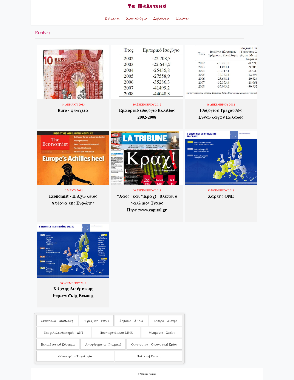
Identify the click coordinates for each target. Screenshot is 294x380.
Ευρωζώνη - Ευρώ (96, 320)
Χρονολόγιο (136, 18)
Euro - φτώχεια (73, 110)
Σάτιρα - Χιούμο (165, 320)
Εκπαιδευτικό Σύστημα (58, 344)
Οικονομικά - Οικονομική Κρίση (154, 344)
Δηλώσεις (161, 18)
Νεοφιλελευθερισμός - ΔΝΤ (63, 332)
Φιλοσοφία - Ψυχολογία (75, 356)
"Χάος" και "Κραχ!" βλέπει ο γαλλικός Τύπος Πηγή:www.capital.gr (147, 203)
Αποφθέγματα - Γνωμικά (103, 344)
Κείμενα (112, 18)
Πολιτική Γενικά (149, 356)
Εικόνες (183, 18)
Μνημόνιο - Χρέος (162, 332)
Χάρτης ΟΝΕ (221, 196)
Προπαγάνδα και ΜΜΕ (116, 332)
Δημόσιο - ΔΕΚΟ (131, 320)
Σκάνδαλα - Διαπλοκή (57, 320)
